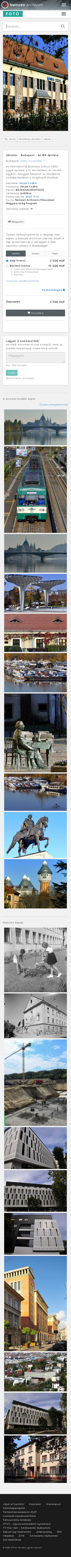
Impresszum (53, 1504)
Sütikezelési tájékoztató (44, 1535)
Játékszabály (44, 1531)
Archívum (26, 5)
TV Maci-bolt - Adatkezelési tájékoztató (26, 1527)
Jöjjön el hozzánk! (13, 1504)
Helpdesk (8, 1535)
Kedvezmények (52, 289)
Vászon (35, 253)
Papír (55, 253)
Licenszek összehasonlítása (22, 280)
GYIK (22, 1535)
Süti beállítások (12, 1539)
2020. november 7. (32, 160)
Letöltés (16, 253)
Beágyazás (17, 221)
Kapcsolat (35, 1504)
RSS (59, 1531)
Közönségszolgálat (14, 1507)
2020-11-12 (32, 196)
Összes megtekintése (53, 404)
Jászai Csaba (27, 183)
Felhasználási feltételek (17, 1519)
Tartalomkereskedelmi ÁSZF (20, 1511)
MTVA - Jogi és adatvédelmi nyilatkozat (27, 1523)
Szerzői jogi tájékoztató (17, 1531)
